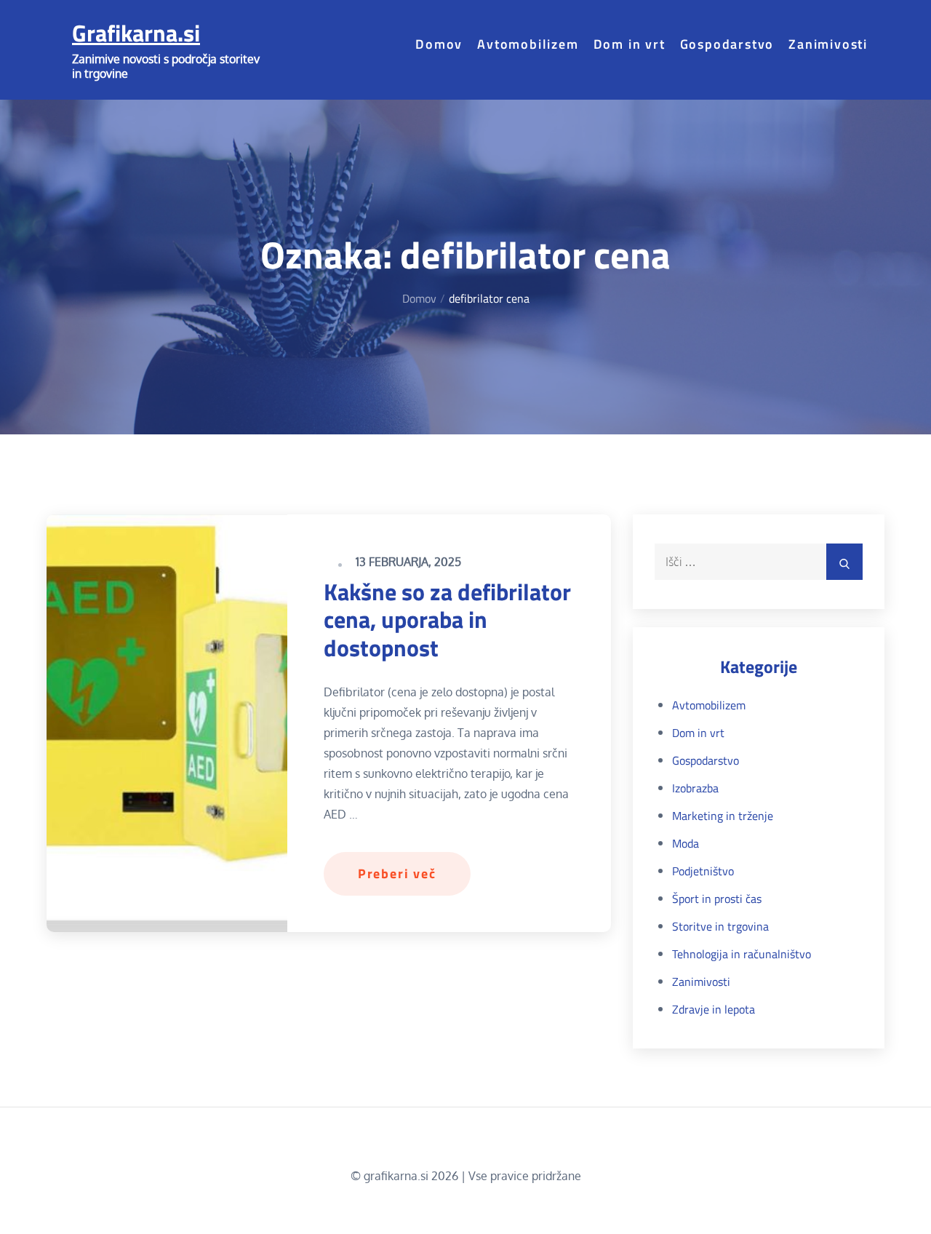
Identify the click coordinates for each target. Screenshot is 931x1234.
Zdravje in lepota (713, 1009)
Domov (439, 44)
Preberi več (397, 873)
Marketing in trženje (722, 815)
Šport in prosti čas (717, 898)
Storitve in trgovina (720, 926)
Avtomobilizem (527, 44)
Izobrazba (695, 788)
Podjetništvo (703, 871)
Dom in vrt (630, 44)
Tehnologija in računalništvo (741, 954)
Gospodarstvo (727, 44)
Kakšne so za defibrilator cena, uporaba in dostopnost (447, 619)
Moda (685, 843)
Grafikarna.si (136, 32)
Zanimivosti (828, 44)
